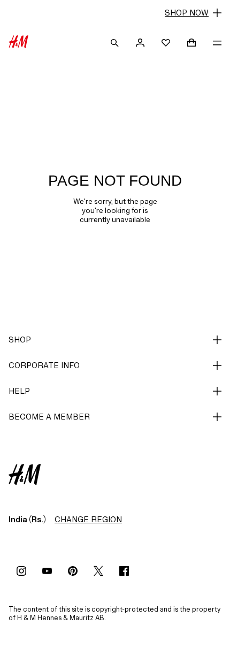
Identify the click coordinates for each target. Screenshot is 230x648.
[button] (115, 13)
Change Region (88, 519)
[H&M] (18, 42)
